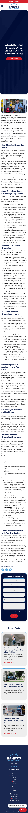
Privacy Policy (10, 612)
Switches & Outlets (14, 800)
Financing (14, 786)
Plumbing (14, 798)
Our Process (14, 773)
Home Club (14, 785)
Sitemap (15, 790)
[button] (2, 6)
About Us (14, 772)
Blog (15, 779)
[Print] (6, 569)
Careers (14, 783)
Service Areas (15, 788)
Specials (14, 777)
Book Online (14, 1)
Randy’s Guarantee (14, 775)
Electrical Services (15, 796)
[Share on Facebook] (2, 569)
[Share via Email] (10, 569)
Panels (14, 802)
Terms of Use (18, 612)
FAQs (14, 781)
